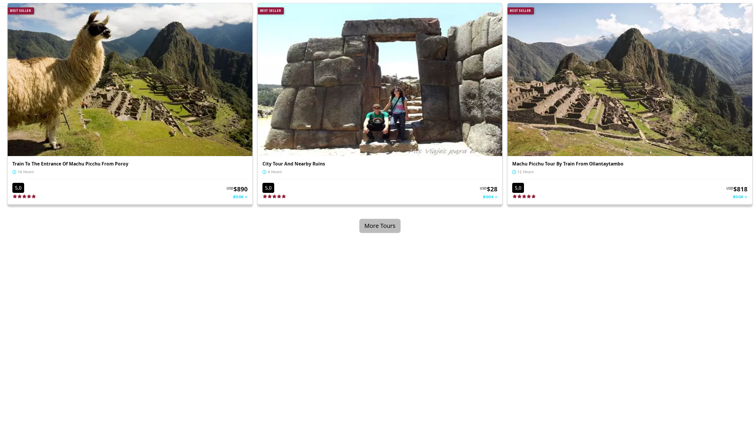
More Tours (380, 226)
